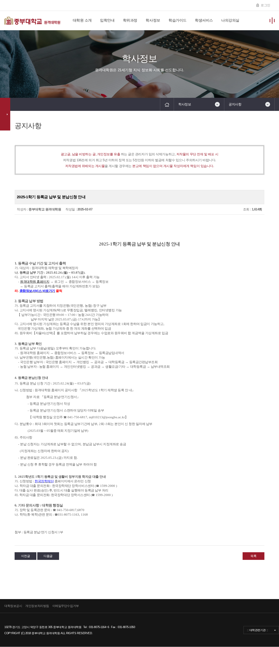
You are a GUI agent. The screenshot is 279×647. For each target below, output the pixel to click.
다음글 (48, 556)
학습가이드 (177, 20)
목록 (253, 556)
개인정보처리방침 (37, 606)
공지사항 (235, 104)
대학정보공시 (13, 606)
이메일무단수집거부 (65, 606)
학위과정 (130, 20)
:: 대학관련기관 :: (257, 630)
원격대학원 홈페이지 (34, 281)
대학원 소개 (82, 20)
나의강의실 (230, 20)
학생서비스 (204, 20)
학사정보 (153, 20)
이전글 (25, 556)
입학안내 (107, 20)
